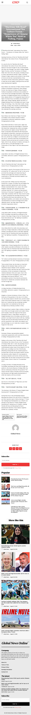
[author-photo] (2, 549)
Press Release (15, 24)
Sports (3, 681)
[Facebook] (10, 448)
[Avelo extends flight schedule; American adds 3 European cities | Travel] (5, 501)
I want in (14, 464)
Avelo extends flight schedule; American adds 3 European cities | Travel (19, 501)
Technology (4, 686)
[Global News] (15, 427)
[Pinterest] (17, 448)
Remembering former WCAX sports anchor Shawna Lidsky (19, 479)
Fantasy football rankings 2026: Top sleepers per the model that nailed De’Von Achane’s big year (20, 494)
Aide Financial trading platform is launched (22, 417)
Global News (16, 43)
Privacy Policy (18, 468)
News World (4, 691)
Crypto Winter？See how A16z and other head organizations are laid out (8, 418)
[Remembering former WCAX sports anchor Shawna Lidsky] (5, 480)
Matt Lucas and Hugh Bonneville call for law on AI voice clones (20, 486)
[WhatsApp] (20, 448)
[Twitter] (13, 448)
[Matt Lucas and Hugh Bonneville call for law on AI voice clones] (5, 487)
